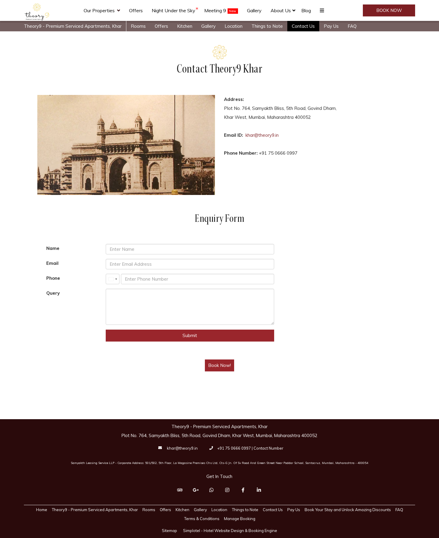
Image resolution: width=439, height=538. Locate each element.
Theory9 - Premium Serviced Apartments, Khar (73, 26)
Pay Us (331, 26)
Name (52, 248)
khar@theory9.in (262, 135)
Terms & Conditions (202, 518)
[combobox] (112, 279)
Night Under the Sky (173, 10)
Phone (53, 278)
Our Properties (99, 10)
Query (53, 293)
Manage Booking (239, 518)
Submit (189, 335)
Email (52, 263)
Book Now (389, 10)
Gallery (254, 10)
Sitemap (169, 530)
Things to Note (267, 26)
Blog (306, 10)
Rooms (138, 26)
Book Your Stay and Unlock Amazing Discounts (348, 509)
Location (233, 26)
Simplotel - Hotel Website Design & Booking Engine (230, 530)
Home (41, 509)
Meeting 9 (215, 10)
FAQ (352, 26)
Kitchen (184, 26)
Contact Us (303, 26)
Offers (136, 10)
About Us (281, 10)
